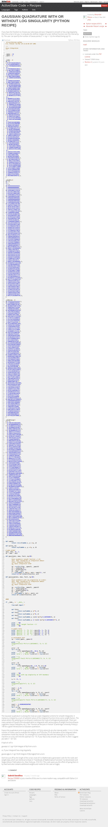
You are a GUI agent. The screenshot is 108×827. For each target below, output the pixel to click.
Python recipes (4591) (94, 24)
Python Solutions (85, 797)
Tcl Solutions (84, 799)
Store (100, 2)
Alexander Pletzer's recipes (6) (96, 26)
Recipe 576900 (13, 778)
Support (24, 816)
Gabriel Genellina (15, 775)
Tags (16, 10)
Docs (26, 2)
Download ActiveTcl (86, 805)
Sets (33, 10)
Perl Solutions (84, 795)
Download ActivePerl (86, 801)
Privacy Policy (7, 816)
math (85, 44)
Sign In (87, 2)
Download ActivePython (87, 803)
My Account (94, 2)
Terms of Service (60, 797)
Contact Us (16, 816)
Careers (82, 811)
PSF (89, 20)
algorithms (87, 33)
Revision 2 (88, 62)
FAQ (56, 795)
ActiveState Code (14, 5)
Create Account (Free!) (11, 793)
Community (15, 2)
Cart (106, 2)
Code (22, 2)
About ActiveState (85, 809)
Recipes (35, 5)
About (56, 793)
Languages (6, 10)
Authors (25, 10)
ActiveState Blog (85, 793)
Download (7, 40)
